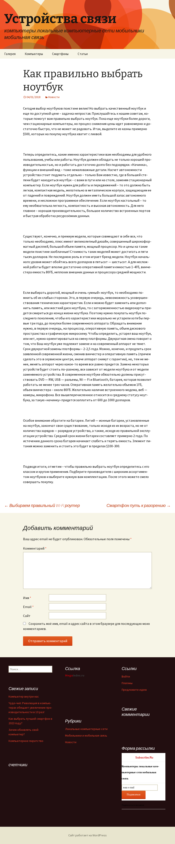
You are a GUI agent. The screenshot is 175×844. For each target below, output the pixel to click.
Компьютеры (34, 54)
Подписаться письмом (133, 805)
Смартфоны (60, 54)
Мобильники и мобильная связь (86, 735)
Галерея (10, 54)
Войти (126, 676)
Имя (27, 598)
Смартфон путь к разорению (138, 505)
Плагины (127, 683)
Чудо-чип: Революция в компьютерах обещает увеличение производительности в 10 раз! (30, 707)
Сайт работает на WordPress (87, 835)
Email (28, 607)
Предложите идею (134, 690)
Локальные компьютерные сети (86, 729)
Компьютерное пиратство (26, 741)
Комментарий (35, 548)
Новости (54, 97)
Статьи (83, 54)
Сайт (27, 616)
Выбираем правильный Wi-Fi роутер (42, 505)
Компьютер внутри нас (24, 696)
